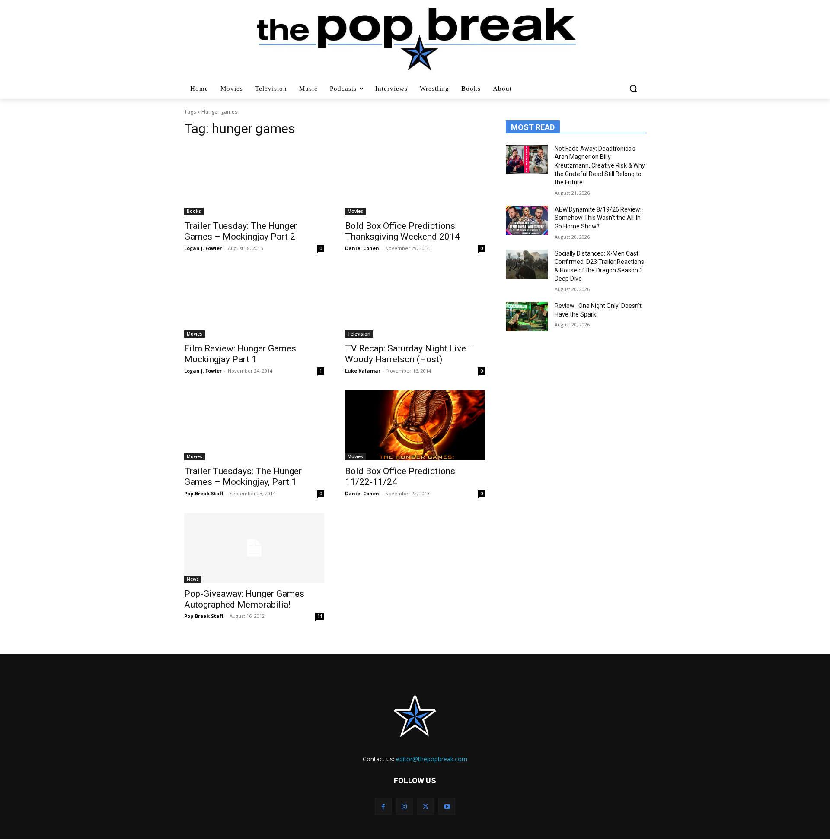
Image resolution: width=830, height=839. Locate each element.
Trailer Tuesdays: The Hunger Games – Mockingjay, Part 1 (243, 476)
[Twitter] (425, 806)
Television (359, 334)
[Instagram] (404, 806)
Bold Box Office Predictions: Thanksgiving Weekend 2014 (402, 231)
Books (194, 211)
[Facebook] (383, 806)
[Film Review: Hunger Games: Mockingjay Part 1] (254, 303)
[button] (634, 88)
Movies (355, 211)
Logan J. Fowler (203, 248)
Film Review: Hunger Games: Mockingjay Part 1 (241, 353)
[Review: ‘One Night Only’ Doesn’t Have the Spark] (527, 316)
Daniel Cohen (362, 248)
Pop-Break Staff (203, 493)
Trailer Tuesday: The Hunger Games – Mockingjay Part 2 (240, 231)
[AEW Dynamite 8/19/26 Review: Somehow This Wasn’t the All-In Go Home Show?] (527, 220)
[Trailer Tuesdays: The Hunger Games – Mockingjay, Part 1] (254, 425)
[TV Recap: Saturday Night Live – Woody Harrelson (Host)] (415, 303)
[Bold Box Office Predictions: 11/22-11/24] (415, 425)
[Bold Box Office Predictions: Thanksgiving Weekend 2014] (415, 180)
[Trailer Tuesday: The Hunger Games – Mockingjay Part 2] (254, 180)
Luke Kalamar (362, 370)
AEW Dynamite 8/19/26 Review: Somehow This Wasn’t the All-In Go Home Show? (598, 218)
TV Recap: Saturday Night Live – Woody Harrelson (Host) (409, 353)
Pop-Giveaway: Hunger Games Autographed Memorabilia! (244, 599)
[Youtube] (446, 806)
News (193, 579)
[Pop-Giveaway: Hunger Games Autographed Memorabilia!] (254, 548)
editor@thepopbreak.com (431, 759)
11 (319, 616)
